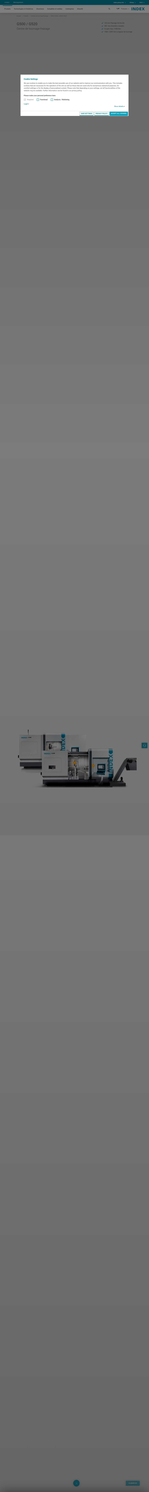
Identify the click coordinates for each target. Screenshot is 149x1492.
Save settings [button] (86, 113)
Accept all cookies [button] (119, 113)
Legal (26, 104)
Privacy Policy (102, 113)
